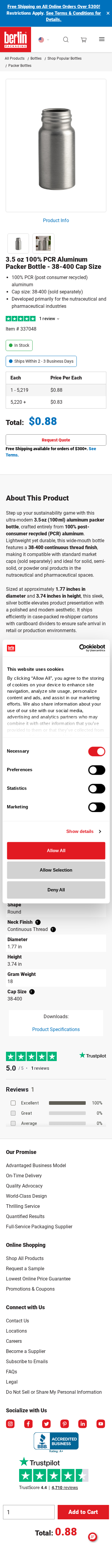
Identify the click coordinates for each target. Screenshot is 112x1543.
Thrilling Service (23, 1206)
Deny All (56, 889)
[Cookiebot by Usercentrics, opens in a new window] (79, 648)
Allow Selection (56, 870)
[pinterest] (65, 1424)
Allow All (56, 850)
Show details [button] (79, 831)
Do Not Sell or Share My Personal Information (54, 1391)
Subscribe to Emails (27, 1361)
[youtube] (101, 1424)
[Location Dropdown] (44, 39)
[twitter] (47, 1424)
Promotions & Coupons (30, 1289)
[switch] (96, 770)
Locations (16, 1331)
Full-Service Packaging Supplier (39, 1226)
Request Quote (56, 440)
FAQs (11, 1372)
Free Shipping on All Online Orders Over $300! (53, 6)
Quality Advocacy (24, 1186)
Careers (14, 1341)
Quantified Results (25, 1216)
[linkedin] (83, 1424)
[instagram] (11, 1424)
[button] (66, 40)
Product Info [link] (56, 220)
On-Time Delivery (24, 1176)
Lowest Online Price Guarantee (38, 1279)
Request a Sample (25, 1268)
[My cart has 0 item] (84, 39)
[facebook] (29, 1424)
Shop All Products (25, 1258)
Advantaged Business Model (36, 1165)
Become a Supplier (25, 1351)
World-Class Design (26, 1196)
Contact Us (17, 1321)
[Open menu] (102, 39)
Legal (12, 1382)
